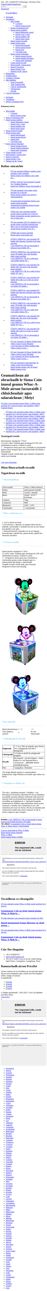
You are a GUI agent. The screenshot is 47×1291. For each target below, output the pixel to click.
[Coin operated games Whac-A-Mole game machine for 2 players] (23, 906)
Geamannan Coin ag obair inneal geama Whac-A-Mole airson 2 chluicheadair (21, 825)
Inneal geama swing (23, 26)
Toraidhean (10, 19)
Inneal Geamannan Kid (19, 28)
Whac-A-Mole (6, 835)
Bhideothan (10, 74)
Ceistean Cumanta (13, 78)
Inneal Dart (19, 50)
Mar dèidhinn (11, 80)
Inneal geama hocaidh (19, 41)
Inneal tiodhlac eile (22, 37)
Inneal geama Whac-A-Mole (12, 837)
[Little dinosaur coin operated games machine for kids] (22, 918)
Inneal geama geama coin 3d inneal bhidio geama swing (24, 368)
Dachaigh (9, 17)
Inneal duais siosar (22, 39)
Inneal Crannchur (17, 67)
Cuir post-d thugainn (9, 462)
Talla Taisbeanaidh (18, 84)
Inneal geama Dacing (23, 56)
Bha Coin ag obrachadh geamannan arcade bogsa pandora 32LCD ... (24, 228)
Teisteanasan (15, 89)
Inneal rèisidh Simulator (24, 58)
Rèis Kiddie (15, 21)
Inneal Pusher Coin (18, 69)
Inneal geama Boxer (23, 47)
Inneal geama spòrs (18, 43)
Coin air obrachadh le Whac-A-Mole (15, 830)
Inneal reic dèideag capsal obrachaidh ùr (26, 186)
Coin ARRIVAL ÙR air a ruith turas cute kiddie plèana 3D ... (24, 259)
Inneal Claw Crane (22, 34)
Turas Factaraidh (17, 82)
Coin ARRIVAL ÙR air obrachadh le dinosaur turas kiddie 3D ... (25, 247)
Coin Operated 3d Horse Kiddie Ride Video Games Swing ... (25, 357)
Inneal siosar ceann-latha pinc (22, 235)
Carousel (18, 24)
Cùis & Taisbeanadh (18, 87)
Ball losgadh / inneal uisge (21, 65)
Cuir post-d (5, 997)
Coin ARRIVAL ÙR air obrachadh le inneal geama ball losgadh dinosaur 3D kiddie (21, 821)
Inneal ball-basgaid (22, 45)
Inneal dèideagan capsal (24, 32)
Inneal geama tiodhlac (19, 30)
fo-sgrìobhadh (6, 978)
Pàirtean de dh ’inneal (19, 71)
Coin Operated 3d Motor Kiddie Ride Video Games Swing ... (25, 347)
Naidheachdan (11, 76)
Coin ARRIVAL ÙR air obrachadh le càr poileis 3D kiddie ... (25, 285)
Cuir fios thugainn (13, 93)
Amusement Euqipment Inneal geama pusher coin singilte (25, 206)
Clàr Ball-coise (21, 52)
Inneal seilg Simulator (23, 61)
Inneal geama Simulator (20, 54)
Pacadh (13, 91)
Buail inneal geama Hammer (12, 833)
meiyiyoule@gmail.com (11, 4)
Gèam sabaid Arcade (18, 63)
